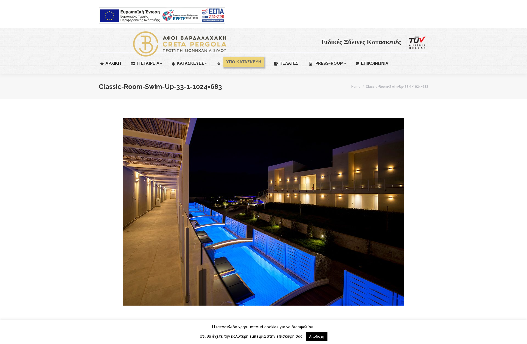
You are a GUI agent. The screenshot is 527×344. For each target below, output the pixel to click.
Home (355, 87)
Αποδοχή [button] (316, 336)
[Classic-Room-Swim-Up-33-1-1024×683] (263, 212)
